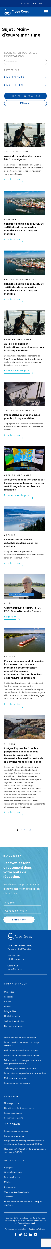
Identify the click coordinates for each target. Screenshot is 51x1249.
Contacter (28, 4)
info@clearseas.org (16, 959)
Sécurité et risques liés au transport (20, 1038)
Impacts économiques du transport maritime (25, 1073)
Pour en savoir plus (17, 371)
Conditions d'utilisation (37, 1229)
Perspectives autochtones (16, 1131)
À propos (8, 1168)
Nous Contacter (15, 969)
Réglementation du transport (17, 1083)
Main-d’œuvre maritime (15, 1078)
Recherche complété (13, 1118)
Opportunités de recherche (16, 1192)
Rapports (8, 997)
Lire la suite (12, 179)
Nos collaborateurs (13, 1173)
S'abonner (19, 919)
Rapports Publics (12, 1177)
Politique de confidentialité (15, 1229)
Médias (7, 1182)
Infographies (10, 1011)
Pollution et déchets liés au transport (21, 1051)
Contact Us (13, 966)
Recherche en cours (13, 1113)
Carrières (8, 1197)
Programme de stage (14, 1136)
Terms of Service (24, 1223)
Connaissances (13, 1026)
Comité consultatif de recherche (19, 1108)
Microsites (9, 992)
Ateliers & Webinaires (14, 1021)
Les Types (14, 85)
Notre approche (11, 1103)
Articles (7, 1002)
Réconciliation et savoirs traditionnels (21, 1056)
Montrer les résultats (25, 95)
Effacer (25, 103)
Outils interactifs (12, 1016)
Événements (9, 1187)
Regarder (10, 617)
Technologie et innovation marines (20, 1069)
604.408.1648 (14, 956)
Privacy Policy (40, 1220)
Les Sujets (14, 76)
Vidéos (7, 1007)
